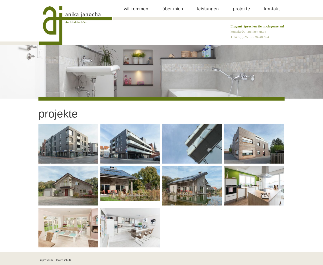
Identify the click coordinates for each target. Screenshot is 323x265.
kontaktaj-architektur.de (248, 31)
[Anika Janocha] (75, 25)
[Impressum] (46, 260)
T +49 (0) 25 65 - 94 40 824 (249, 37)
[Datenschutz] (63, 260)
